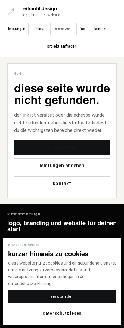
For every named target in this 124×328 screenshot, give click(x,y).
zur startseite (62, 147)
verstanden (62, 296)
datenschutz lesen (62, 313)
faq (82, 29)
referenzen (62, 29)
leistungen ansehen (62, 165)
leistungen (16, 29)
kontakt (100, 29)
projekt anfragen (62, 46)
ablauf (39, 29)
